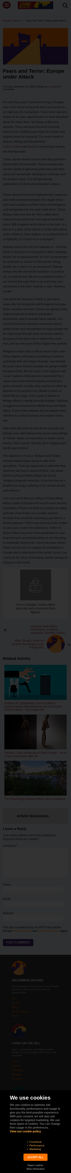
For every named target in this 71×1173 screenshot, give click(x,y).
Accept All (35, 1157)
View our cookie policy (25, 1131)
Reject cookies (35, 1165)
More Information (35, 1169)
